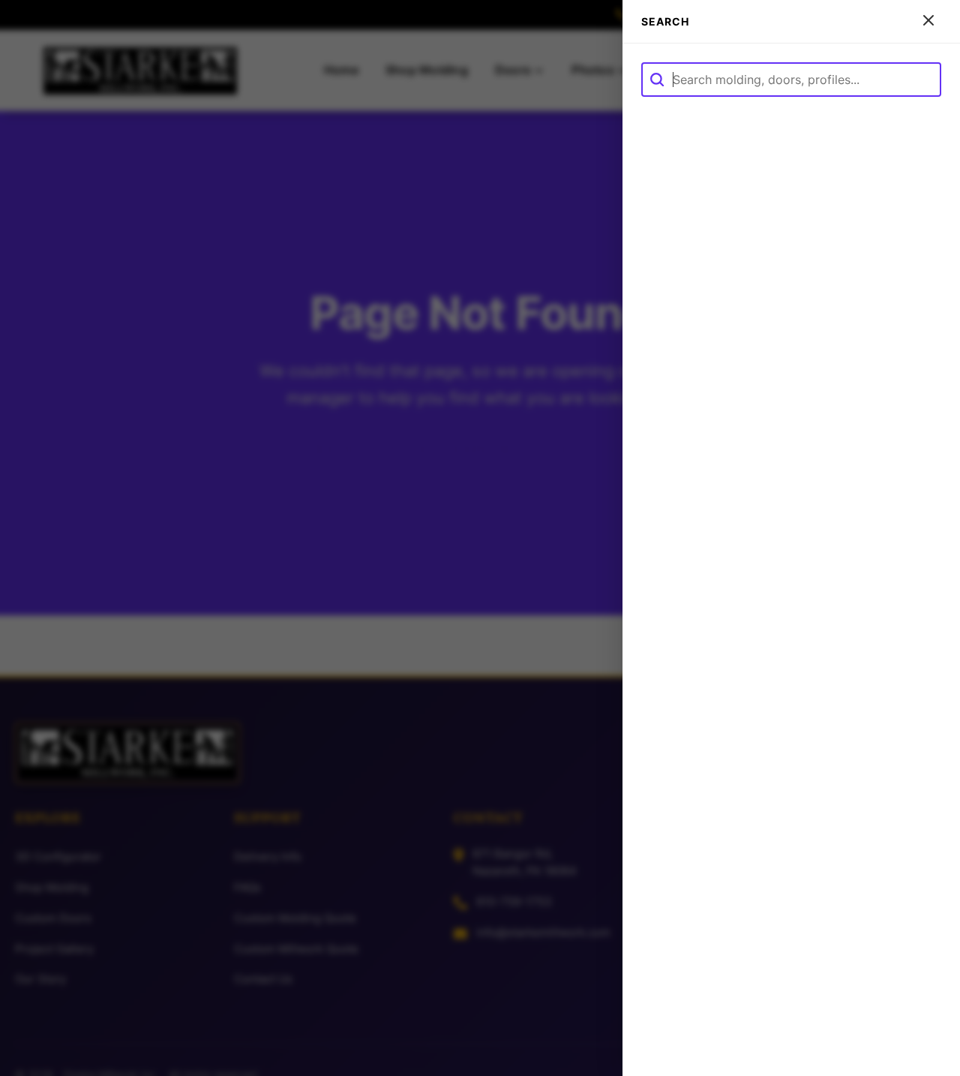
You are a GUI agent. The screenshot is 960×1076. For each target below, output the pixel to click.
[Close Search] (928, 21)
